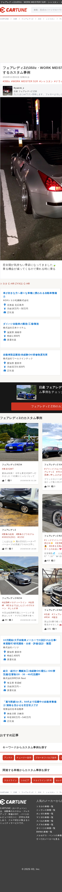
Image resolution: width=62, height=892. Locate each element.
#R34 (47, 617)
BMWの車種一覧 (44, 832)
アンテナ (8, 757)
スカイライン (10, 780)
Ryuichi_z (19, 88)
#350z (6, 81)
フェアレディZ (9, 530)
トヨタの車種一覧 (44, 806)
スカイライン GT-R (42, 780)
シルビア (25, 780)
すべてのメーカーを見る (48, 839)
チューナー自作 (24, 757)
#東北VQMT (8, 469)
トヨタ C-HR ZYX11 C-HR (15, 283)
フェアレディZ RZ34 (12, 464)
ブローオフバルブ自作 (46, 757)
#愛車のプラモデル (25, 534)
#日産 (47, 614)
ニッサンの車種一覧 (45, 810)
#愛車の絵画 (8, 534)
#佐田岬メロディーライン (14, 602)
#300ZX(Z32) (8, 537)
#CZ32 (21, 537)
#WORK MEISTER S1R (24, 81)
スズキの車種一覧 (44, 824)
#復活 (54, 617)
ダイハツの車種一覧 (45, 828)
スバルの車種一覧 (44, 821)
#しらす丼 (13, 608)
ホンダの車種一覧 (44, 814)
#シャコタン (46, 81)
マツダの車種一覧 (44, 817)
